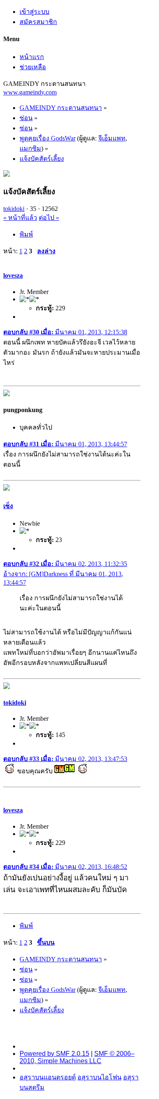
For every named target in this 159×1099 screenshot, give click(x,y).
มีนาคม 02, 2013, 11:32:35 (65, 563)
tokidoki (13, 208)
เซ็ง (8, 505)
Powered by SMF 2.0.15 (54, 1053)
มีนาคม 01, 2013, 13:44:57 (65, 444)
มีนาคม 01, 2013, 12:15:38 (65, 332)
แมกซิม (30, 148)
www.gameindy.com (30, 92)
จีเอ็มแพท (112, 138)
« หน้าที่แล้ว (20, 217)
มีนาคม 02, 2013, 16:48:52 (65, 866)
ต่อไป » (49, 217)
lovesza (13, 275)
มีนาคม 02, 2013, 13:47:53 (65, 758)
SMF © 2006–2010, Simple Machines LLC (77, 1057)
